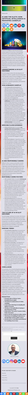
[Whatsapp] (8, 29)
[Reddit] (11, 25)
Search (14, 338)
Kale (17, 388)
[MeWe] (23, 25)
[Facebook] (4, 25)
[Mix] (4, 29)
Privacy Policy (4, 377)
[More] (11, 29)
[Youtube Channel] (23, 361)
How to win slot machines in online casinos (15, 314)
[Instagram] (11, 361)
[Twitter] (8, 25)
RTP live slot (23, 179)
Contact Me (4, 375)
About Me (4, 373)
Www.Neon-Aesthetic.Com (14, 3)
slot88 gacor (7, 100)
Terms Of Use (4, 379)
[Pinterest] (19, 25)
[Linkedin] (15, 25)
